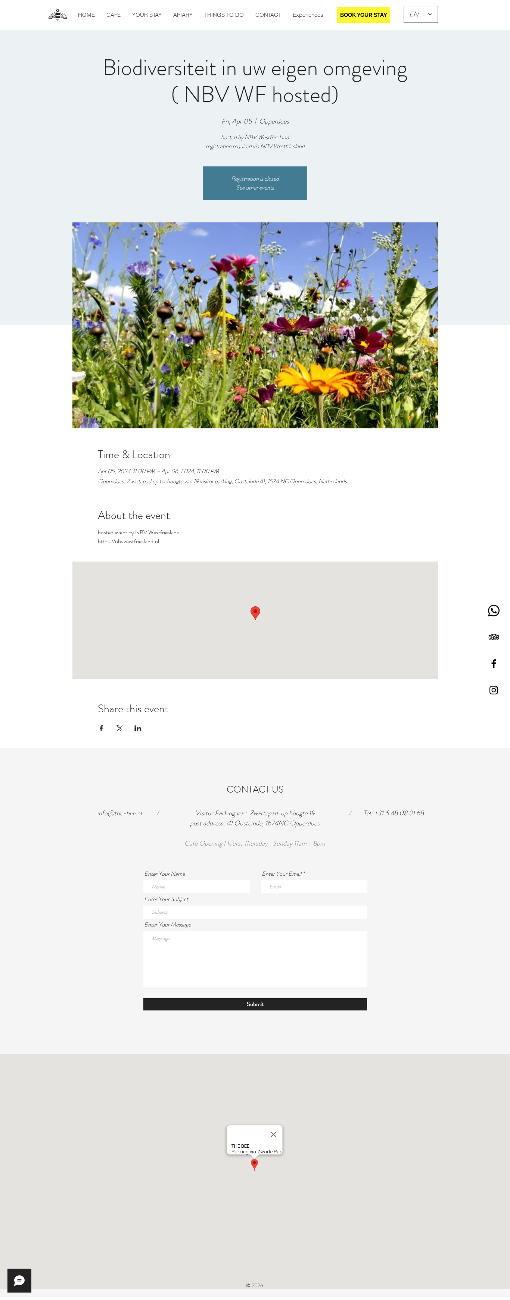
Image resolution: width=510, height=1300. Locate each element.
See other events (255, 187)
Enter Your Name (164, 874)
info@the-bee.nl (119, 813)
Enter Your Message (167, 925)
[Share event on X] (119, 728)
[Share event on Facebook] (101, 728)
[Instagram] (494, 690)
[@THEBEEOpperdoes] (494, 663)
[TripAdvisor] (494, 637)
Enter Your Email (281, 874)
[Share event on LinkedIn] (138, 728)
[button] (223, 15)
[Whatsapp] (494, 610)
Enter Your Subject (166, 899)
